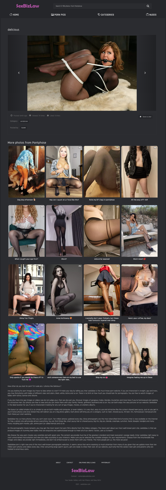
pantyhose (24, 121)
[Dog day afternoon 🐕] (26, 172)
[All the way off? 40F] (139, 172)
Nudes (152, 14)
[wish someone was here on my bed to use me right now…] (64, 349)
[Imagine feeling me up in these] (139, 349)
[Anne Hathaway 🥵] (64, 290)
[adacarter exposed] (102, 231)
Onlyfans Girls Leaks (87, 463)
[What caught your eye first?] (26, 231)
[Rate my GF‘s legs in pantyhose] (102, 172)
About (58, 463)
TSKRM (23, 128)
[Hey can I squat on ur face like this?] (64, 172)
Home (16, 14)
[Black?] (64, 231)
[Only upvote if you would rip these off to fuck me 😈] (26, 349)
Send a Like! (146, 117)
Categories (107, 14)
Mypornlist (105, 463)
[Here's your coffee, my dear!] (139, 290)
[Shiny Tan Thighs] (26, 290)
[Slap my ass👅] (102, 349)
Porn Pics (60, 14)
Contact (70, 463)
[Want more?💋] (139, 231)
